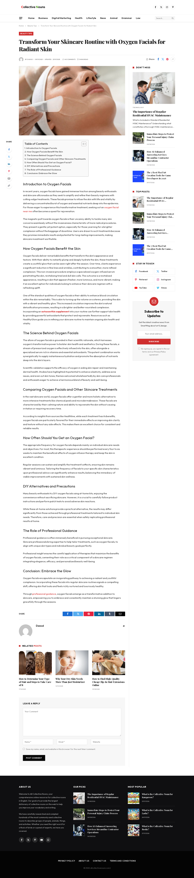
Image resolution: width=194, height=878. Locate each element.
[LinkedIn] (9, 164)
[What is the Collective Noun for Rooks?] (133, 830)
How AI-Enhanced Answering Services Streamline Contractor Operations (158, 156)
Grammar (126, 18)
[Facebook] (9, 149)
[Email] (9, 178)
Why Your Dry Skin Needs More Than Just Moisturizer (70, 680)
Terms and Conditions (123, 861)
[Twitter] (9, 157)
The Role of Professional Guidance (44, 169)
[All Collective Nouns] (33, 7)
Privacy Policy (160, 352)
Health (78, 18)
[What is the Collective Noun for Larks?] (133, 814)
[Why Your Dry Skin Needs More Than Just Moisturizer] (72, 662)
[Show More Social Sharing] (173, 59)
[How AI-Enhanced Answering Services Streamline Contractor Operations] (138, 155)
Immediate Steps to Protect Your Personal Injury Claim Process (160, 137)
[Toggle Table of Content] (82, 143)
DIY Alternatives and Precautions (43, 166)
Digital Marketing (61, 18)
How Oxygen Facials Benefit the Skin (45, 151)
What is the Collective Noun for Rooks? (157, 828)
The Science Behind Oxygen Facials (44, 155)
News (103, 18)
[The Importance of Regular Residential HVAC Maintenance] (154, 88)
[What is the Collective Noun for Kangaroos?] (133, 798)
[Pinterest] (9, 171)
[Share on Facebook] (158, 59)
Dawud (30, 59)
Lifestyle (91, 18)
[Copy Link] (9, 185)
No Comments (70, 59)
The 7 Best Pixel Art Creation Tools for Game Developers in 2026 (159, 175)
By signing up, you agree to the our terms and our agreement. (155, 352)
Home (31, 18)
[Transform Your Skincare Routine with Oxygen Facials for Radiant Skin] (72, 100)
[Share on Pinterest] (167, 59)
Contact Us (99, 861)
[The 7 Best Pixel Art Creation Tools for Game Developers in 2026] (138, 176)
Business (43, 18)
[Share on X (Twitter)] (163, 59)
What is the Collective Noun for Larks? (157, 812)
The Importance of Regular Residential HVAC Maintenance (152, 113)
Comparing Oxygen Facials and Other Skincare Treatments (56, 159)
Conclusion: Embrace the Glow (42, 173)
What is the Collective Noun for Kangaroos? (157, 796)
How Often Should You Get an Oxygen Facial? (49, 162)
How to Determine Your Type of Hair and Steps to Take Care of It (35, 682)
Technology (138, 107)
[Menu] (20, 18)
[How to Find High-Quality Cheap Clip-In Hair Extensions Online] (108, 662)
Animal (113, 18)
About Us (84, 861)
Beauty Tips (26, 33)
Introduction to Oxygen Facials (41, 148)
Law (138, 18)
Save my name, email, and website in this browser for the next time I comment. (61, 749)
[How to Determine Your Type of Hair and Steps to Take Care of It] (35, 662)
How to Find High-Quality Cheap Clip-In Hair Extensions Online (108, 682)
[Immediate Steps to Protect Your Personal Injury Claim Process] (138, 138)
